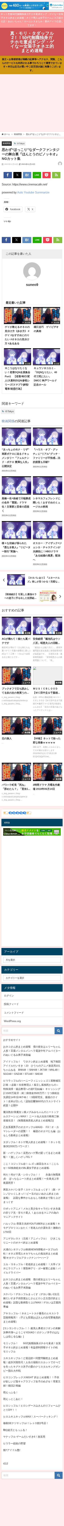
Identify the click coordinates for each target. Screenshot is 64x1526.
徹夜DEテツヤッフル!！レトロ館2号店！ (26, 1423)
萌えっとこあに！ (13, 1399)
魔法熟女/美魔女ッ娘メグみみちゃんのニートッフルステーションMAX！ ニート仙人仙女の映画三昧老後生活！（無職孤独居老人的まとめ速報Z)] (31, 1116)
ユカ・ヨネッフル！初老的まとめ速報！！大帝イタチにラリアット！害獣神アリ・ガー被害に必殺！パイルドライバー (31, 1268)
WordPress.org (12, 1021)
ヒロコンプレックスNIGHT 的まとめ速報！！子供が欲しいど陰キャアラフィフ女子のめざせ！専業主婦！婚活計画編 (31, 1381)
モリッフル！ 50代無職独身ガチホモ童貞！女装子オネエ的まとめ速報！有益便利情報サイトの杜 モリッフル (32, 1347)
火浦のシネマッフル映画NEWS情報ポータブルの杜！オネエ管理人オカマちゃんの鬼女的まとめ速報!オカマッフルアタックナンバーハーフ (30, 1253)
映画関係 (7, 143)
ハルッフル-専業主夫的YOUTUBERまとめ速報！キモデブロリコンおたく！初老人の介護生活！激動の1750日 (31, 1227)
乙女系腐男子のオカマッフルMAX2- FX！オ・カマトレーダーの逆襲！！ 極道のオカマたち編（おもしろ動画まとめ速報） (31, 1131)
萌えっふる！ (10, 1392)
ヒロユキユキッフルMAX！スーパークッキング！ (30, 1416)
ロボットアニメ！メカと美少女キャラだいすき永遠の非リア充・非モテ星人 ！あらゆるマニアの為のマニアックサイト (31, 1212)
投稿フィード (11, 1004)
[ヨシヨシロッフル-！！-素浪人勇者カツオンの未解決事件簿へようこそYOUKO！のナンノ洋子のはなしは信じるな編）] (31, 1332)
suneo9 (32, 284)
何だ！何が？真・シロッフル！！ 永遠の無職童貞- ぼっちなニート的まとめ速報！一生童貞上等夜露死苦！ (31, 1178)
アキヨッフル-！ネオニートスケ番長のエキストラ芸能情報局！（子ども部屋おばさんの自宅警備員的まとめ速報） (31, 1317)
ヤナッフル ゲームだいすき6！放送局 (24, 1436)
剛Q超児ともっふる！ (15, 1430)
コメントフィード (14, 1012)
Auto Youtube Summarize (33, 192)
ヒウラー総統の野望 (14, 1443)
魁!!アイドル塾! (11, 1450)
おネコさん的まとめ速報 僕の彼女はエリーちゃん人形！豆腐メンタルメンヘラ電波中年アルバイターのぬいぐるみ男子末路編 (31, 1050)
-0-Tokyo (21, 143)
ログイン (9, 995)
